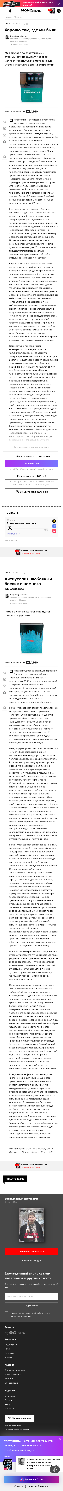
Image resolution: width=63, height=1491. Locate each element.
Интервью (9, 1353)
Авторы (8, 1404)
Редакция (9, 1400)
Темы (7, 1349)
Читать (24, 551)
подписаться (40, 551)
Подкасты (12, 513)
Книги (7, 24)
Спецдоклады (11, 1383)
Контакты (9, 1408)
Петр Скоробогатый (19, 36)
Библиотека (16, 24)
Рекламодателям (13, 1425)
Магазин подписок (22, 1418)
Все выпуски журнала (15, 1370)
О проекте (10, 1396)
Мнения (8, 1357)
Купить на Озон (33, 1479)
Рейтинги (9, 1378)
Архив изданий (12, 1374)
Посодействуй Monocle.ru (17, 1430)
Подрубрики (11, 1344)
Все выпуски (11, 541)
